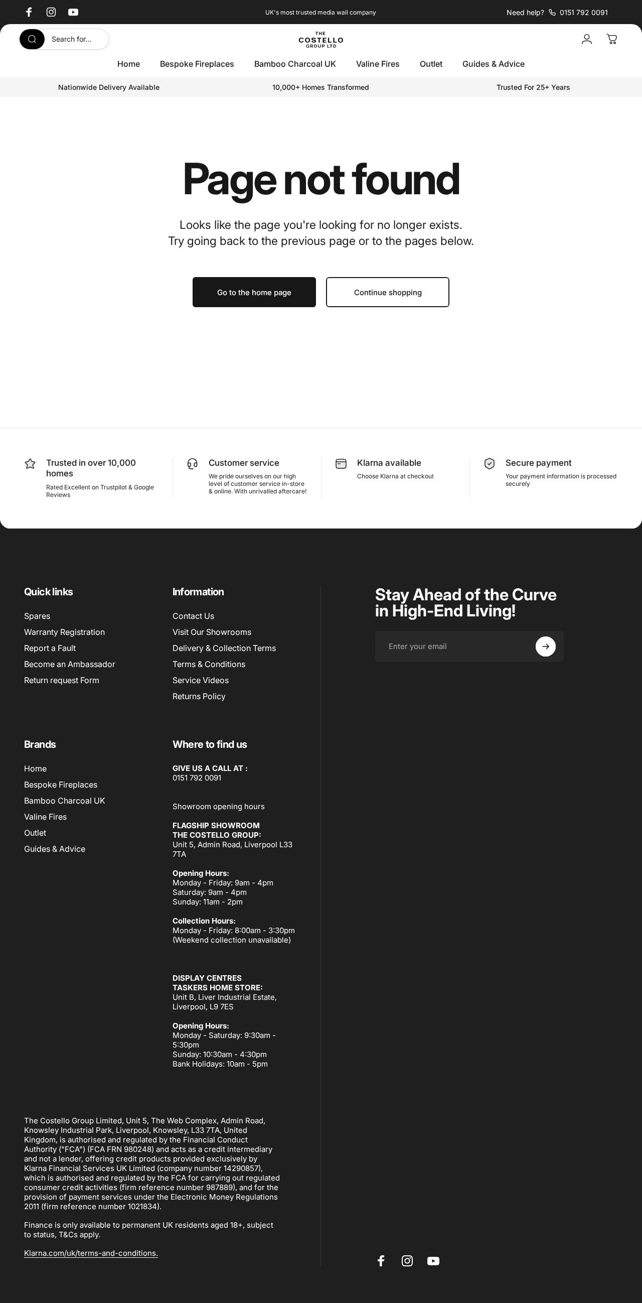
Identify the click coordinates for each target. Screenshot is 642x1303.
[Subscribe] (546, 646)
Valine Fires (45, 817)
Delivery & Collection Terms (224, 648)
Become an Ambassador (69, 664)
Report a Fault (50, 648)
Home (35, 768)
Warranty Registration (64, 632)
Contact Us (193, 616)
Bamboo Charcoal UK (64, 801)
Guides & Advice (54, 849)
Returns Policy (199, 696)
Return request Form (61, 680)
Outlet (35, 833)
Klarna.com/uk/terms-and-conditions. (91, 1253)
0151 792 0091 (197, 778)
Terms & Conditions (209, 664)
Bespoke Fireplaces (60, 784)
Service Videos (201, 680)
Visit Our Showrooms (212, 632)
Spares (37, 616)
